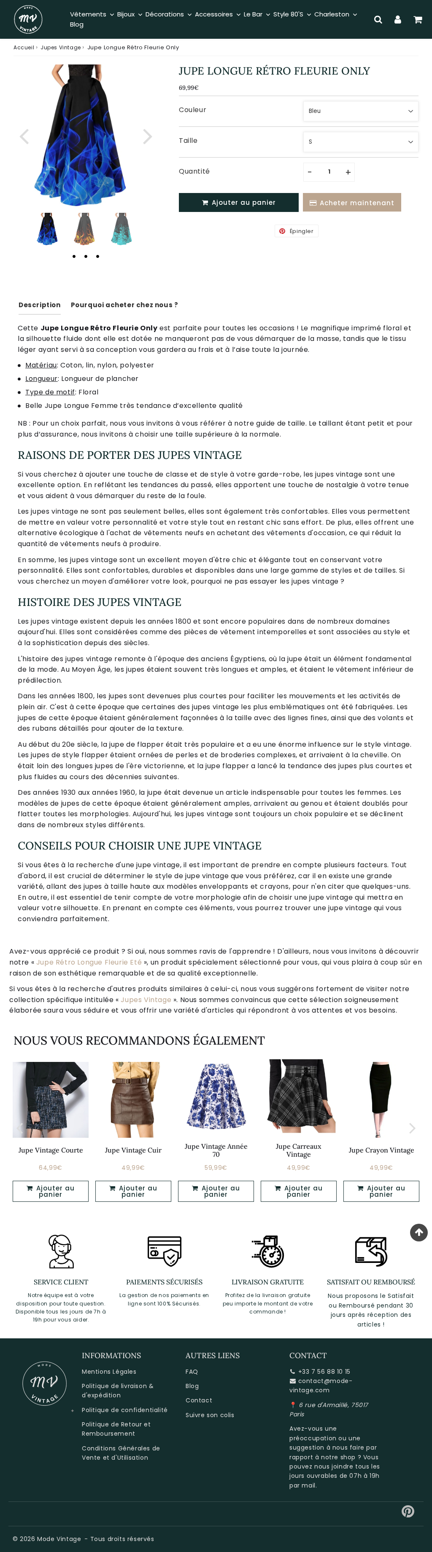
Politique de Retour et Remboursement (116, 1429)
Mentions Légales (109, 1371)
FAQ (192, 1371)
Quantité (194, 171)
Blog (192, 1386)
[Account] (398, 19)
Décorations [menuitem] (165, 14)
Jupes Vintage (60, 47)
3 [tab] (97, 256)
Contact (199, 1400)
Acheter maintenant (357, 202)
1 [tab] (74, 256)
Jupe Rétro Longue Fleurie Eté (89, 962)
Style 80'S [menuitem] (288, 14)
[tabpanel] (48, 229)
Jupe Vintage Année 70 (216, 1150)
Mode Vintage (59, 1539)
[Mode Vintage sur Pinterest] (408, 1514)
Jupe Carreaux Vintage (298, 1150)
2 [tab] (85, 256)
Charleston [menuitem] (331, 14)
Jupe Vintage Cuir (133, 1150)
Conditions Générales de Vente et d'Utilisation (121, 1453)
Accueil (24, 47)
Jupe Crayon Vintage (381, 1150)
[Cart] (417, 19)
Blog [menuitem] (77, 24)
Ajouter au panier (54, 1191)
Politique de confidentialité (125, 1410)
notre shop (338, 1457)
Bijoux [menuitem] (126, 14)
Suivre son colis (210, 1415)
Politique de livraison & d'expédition (118, 1390)
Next (148, 135)
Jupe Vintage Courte (51, 1150)
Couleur (192, 110)
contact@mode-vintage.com (320, 1385)
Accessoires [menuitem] (214, 14)
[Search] (378, 19)
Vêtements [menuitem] (88, 14)
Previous (24, 135)
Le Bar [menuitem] (253, 14)
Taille (188, 140)
